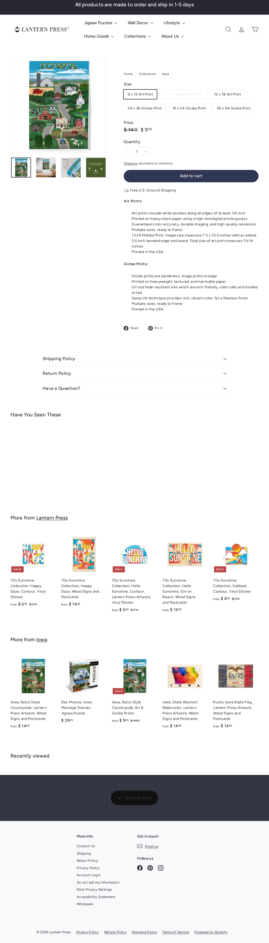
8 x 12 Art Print (140, 94)
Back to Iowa (138, 797)
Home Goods (97, 36)
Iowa (165, 74)
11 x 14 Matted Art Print (185, 95)
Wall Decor (138, 22)
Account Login (89, 875)
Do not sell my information (98, 882)
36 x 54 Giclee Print (234, 108)
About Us (170, 36)
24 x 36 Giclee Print (145, 108)
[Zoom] (58, 105)
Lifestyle (172, 22)
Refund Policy (115, 932)
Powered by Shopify (210, 932)
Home (129, 74)
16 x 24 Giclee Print (189, 108)
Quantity (132, 141)
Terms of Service (175, 932)
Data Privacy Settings (94, 889)
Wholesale (85, 904)
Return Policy (57, 373)
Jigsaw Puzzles (98, 22)
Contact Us (86, 846)
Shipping (130, 163)
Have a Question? (61, 388)
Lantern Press (52, 518)
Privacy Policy (88, 868)
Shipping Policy (59, 358)
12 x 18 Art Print (227, 94)
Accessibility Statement (96, 897)
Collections (135, 36)
